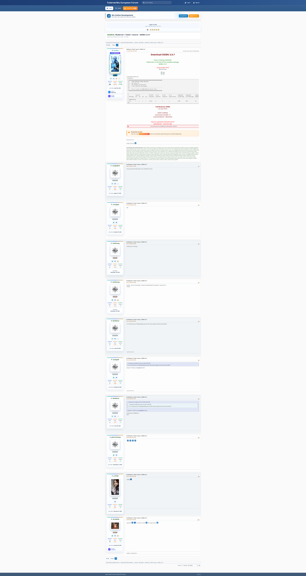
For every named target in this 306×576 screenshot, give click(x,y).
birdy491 (191, 147)
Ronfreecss (190, 156)
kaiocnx (145, 148)
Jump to (179, 565)
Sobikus (128, 158)
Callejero (193, 152)
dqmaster (147, 155)
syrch (157, 148)
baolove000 (128, 156)
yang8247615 (153, 150)
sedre (127, 159)
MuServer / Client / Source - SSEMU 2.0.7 (135, 49)
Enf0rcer (144, 147)
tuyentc (148, 150)
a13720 (181, 158)
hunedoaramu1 (145, 159)
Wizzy (182, 148)
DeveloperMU (175, 154)
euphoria (184, 154)
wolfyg (127, 151)
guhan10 (179, 151)
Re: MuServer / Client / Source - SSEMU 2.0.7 (136, 164)
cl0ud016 (171, 155)
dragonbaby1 (136, 158)
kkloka (172, 159)
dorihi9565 (152, 158)
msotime (149, 148)
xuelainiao (162, 159)
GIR (133, 150)
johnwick (133, 156)
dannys (197, 150)
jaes (169, 147)
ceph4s (169, 159)
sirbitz (161, 154)
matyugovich (143, 150)
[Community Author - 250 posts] (114, 78)
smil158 (140, 154)
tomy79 (168, 148)
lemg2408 (188, 154)
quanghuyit (160, 156)
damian (138, 148)
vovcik (135, 155)
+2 (117, 183)
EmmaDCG (182, 147)
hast (159, 151)
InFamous (163, 150)
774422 (127, 154)
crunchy (193, 155)
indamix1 (113, 549)
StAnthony (156, 156)
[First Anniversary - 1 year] (114, 222)
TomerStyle (176, 152)
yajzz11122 (189, 155)
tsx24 (184, 158)
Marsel (132, 155)
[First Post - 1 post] (115, 184)
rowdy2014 (196, 147)
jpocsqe (154, 159)
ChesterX (150, 159)
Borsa (188, 148)
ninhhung (184, 151)
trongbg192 (146, 151)
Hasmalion (135, 159)
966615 (180, 152)
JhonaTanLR (186, 150)
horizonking (165, 154)
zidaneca (128, 155)
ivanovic (138, 150)
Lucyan (169, 150)
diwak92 (155, 152)
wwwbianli (190, 158)
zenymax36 (137, 152)
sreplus (165, 159)
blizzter (172, 156)
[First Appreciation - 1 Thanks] (118, 261)
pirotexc (141, 151)
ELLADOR (151, 152)
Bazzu (195, 151)
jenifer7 (151, 156)
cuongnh (133, 151)
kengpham (144, 156)
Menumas (170, 154)
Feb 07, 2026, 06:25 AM (131, 476)
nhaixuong (187, 147)
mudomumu (185, 156)
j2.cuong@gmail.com (140, 367)
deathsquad (161, 148)
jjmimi (142, 148)
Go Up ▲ (199, 574)
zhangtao (163, 155)
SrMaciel (131, 159)
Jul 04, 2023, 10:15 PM (132, 51)
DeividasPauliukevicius (178, 155)
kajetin (158, 152)
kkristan (166, 147)
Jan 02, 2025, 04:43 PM (131, 398)
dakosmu (158, 150)
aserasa (127, 150)
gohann (176, 156)
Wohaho (143, 155)
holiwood (142, 158)
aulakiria (144, 154)
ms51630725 (162, 151)
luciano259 (157, 158)
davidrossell (131, 152)
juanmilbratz (154, 151)
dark (137, 154)
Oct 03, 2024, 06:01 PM (131, 204)
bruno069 (154, 148)
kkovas (165, 156)
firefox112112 (147, 158)
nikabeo (167, 155)
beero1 (184, 155)
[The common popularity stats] (148, 30)
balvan (166, 150)
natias (135, 150)
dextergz (159, 155)
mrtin (167, 151)
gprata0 (171, 152)
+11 (119, 78)
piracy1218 (139, 155)
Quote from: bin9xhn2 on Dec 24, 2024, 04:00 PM (139, 363)
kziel (131, 150)
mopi (173, 150)
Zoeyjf (194, 156)
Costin (162, 147)
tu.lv (128, 414)
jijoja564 (176, 159)
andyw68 (176, 150)
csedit (194, 150)
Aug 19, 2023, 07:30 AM (131, 166)
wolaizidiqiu (156, 154)
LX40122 (197, 152)
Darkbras (195, 158)
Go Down (108, 45)
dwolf (148, 156)
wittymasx (168, 152)
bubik (127, 152)
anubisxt (140, 159)
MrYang (192, 154)
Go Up (107, 558)
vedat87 (131, 158)
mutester (196, 154)
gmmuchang (115, 437)
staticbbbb (162, 158)
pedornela (131, 148)
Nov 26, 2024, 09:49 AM (131, 243)
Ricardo (192, 151)
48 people (128, 139)
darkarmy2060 (176, 158)
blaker (158, 159)
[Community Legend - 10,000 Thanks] (116, 78)
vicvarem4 (188, 151)
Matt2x (148, 147)
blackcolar (189, 152)
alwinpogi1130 (133, 154)
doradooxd (181, 150)
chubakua (148, 154)
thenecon (147, 152)
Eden (179, 148)
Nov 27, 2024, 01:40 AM (131, 282)
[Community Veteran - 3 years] (111, 78)
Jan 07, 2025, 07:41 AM (131, 437)
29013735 (184, 152)
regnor (135, 148)
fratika (116, 50)
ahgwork (169, 156)
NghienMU (142, 152)
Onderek (137, 151)
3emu (165, 148)
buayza (152, 154)
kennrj (150, 151)
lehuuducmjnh (153, 147)
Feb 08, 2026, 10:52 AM (131, 519)
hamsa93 (180, 156)
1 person (128, 351)
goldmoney (177, 147)
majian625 (176, 148)
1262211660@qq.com (194, 148)
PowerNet (159, 147)
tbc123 (172, 148)
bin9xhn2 (172, 147)
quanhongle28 (139, 156)
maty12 (180, 154)
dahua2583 (175, 151)
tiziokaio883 (170, 158)
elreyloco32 (162, 152)
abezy (155, 155)
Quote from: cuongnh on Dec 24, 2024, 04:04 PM (139, 402)
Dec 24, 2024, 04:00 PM (131, 321)
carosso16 (152, 155)
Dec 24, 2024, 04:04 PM (131, 360)
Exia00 (185, 148)
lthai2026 (170, 151)
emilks (166, 158)
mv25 (187, 158)
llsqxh (127, 148)
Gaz (130, 151)
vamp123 (191, 150)
